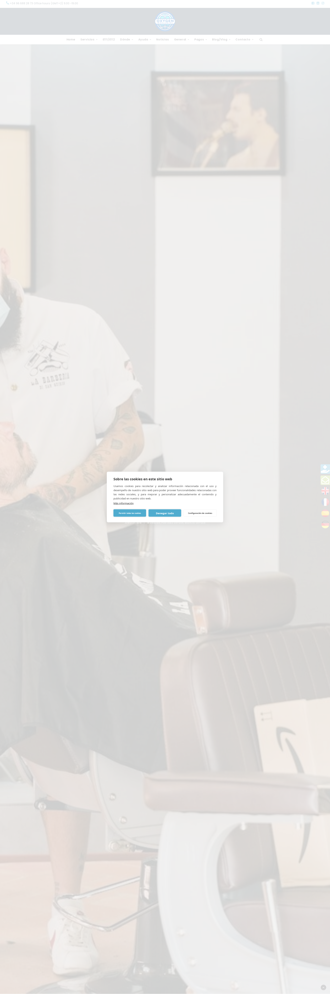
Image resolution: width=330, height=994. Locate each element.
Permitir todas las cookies (130, 513)
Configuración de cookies (200, 513)
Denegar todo (165, 513)
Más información (123, 503)
